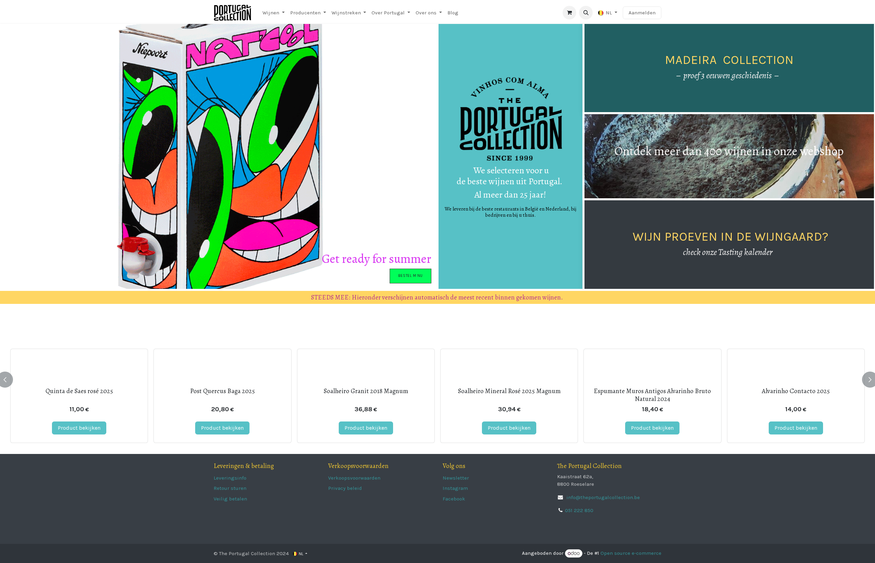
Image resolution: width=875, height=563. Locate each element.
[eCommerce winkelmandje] (569, 12)
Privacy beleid (345, 488)
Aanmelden (642, 13)
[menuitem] (273, 12)
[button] (586, 12)
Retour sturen (230, 488)
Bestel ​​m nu (410, 275)
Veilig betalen (230, 499)
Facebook (454, 499)
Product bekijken (79, 428)
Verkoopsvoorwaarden (354, 478)
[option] (437, 379)
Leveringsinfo (230, 478)
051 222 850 (579, 510)
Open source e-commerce (631, 553)
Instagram (455, 488)
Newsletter (456, 478)
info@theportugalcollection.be (602, 497)
